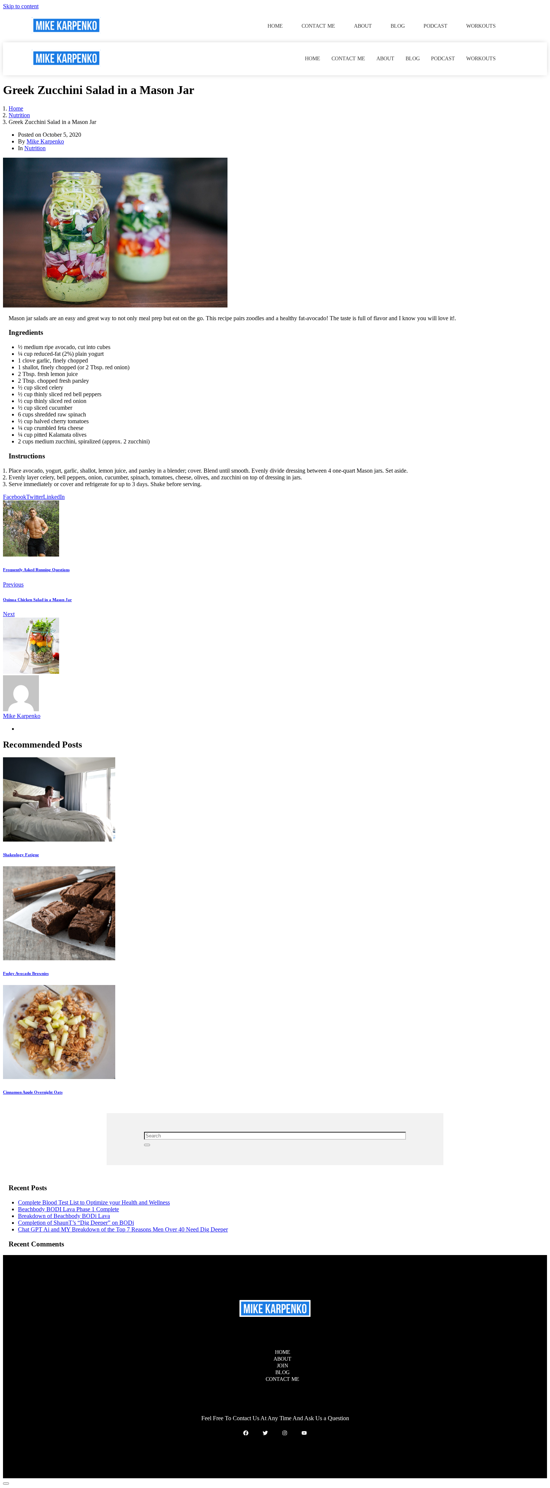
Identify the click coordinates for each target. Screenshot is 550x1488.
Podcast (435, 26)
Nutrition (35, 148)
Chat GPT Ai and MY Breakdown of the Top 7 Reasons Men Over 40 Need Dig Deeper (123, 1229)
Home (275, 26)
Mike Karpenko (45, 141)
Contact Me (318, 26)
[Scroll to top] (6, 1483)
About (363, 26)
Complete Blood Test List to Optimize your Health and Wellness (94, 1202)
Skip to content (21, 6)
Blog (398, 26)
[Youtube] (304, 1433)
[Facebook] (246, 1433)
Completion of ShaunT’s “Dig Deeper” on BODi (76, 1222)
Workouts (481, 26)
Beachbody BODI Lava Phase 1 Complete (68, 1209)
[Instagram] (285, 1433)
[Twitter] (265, 1433)
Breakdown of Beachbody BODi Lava (64, 1216)
